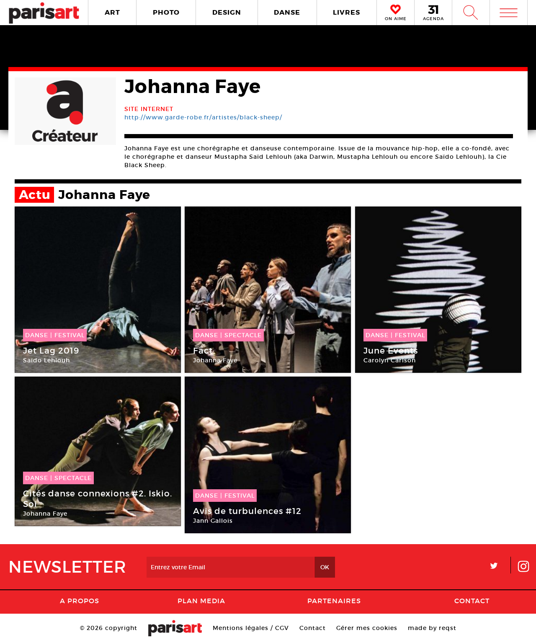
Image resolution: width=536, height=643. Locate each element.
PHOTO (166, 12)
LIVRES (346, 12)
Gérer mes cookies (366, 628)
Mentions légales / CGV (251, 628)
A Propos (79, 601)
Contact (472, 601)
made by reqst (432, 628)
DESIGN (226, 12)
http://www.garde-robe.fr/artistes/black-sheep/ (203, 117)
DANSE (287, 12)
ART (112, 12)
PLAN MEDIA (201, 601)
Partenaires (334, 601)
